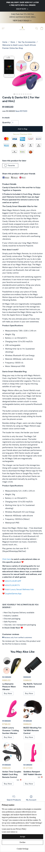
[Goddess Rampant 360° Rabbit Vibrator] (33, 752)
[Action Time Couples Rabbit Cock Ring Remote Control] (12, 752)
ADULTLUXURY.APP (13, 581)
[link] (22, 9)
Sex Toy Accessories (26, 42)
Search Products (14, 800)
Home (4, 42)
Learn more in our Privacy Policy (14, 829)
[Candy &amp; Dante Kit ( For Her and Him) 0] (22, 72)
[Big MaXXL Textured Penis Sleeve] (33, 664)
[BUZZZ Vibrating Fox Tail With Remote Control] (33, 708)
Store (12, 42)
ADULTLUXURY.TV (12, 585)
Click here (6, 559)
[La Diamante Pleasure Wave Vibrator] (12, 664)
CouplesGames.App (13, 593)
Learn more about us (9, 832)
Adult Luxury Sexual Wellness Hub (19, 589)
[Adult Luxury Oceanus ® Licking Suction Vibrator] (12, 708)
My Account (31, 800)
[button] (22, 28)
